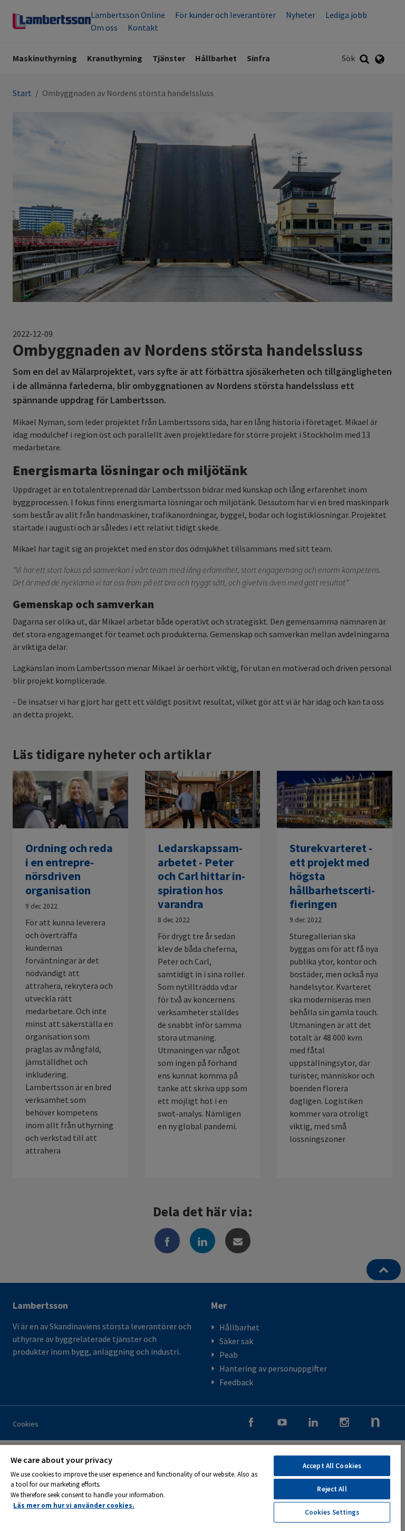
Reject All (331, 1489)
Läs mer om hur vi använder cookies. (73, 1505)
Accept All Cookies (332, 1465)
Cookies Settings (332, 1512)
